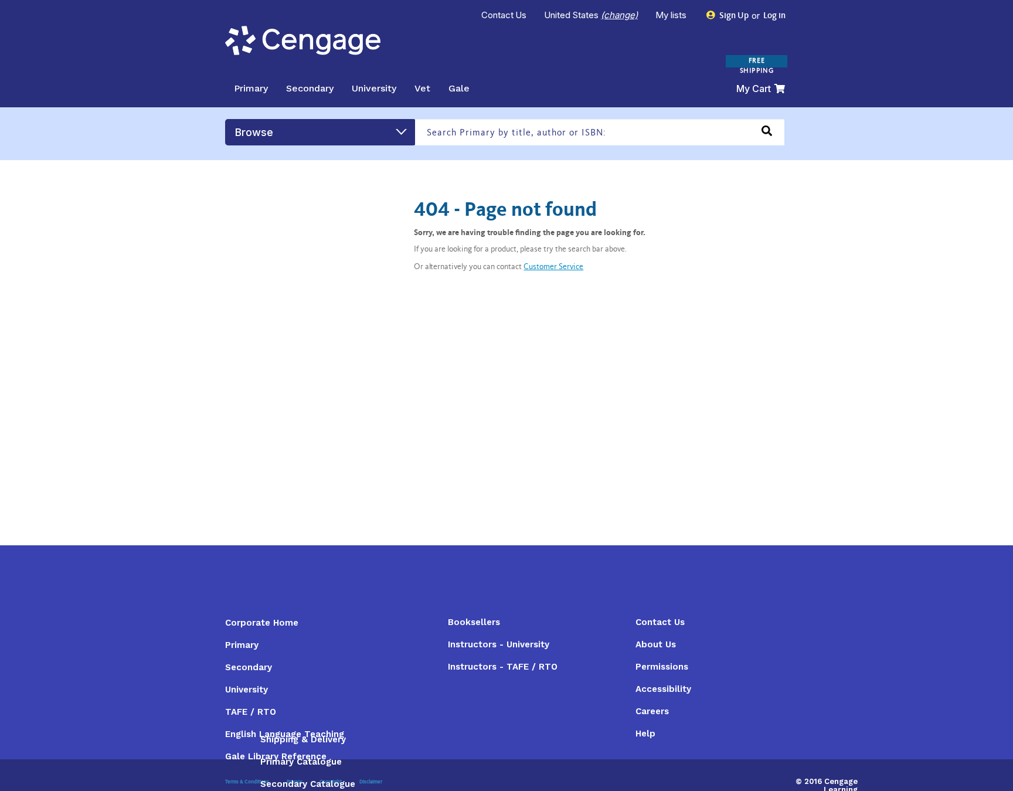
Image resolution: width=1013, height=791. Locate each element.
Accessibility (663, 689)
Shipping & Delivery (303, 739)
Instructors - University (498, 644)
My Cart (753, 88)
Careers (652, 711)
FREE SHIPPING (757, 65)
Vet (422, 88)
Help (645, 733)
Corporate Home (261, 622)
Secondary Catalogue (307, 784)
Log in (774, 16)
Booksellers (474, 622)
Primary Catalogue (301, 761)
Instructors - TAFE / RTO (503, 666)
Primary (251, 88)
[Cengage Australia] (302, 40)
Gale (459, 88)
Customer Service (553, 267)
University (374, 88)
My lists (672, 15)
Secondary (310, 88)
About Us (655, 644)
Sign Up (733, 16)
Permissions (661, 666)
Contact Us (504, 15)
